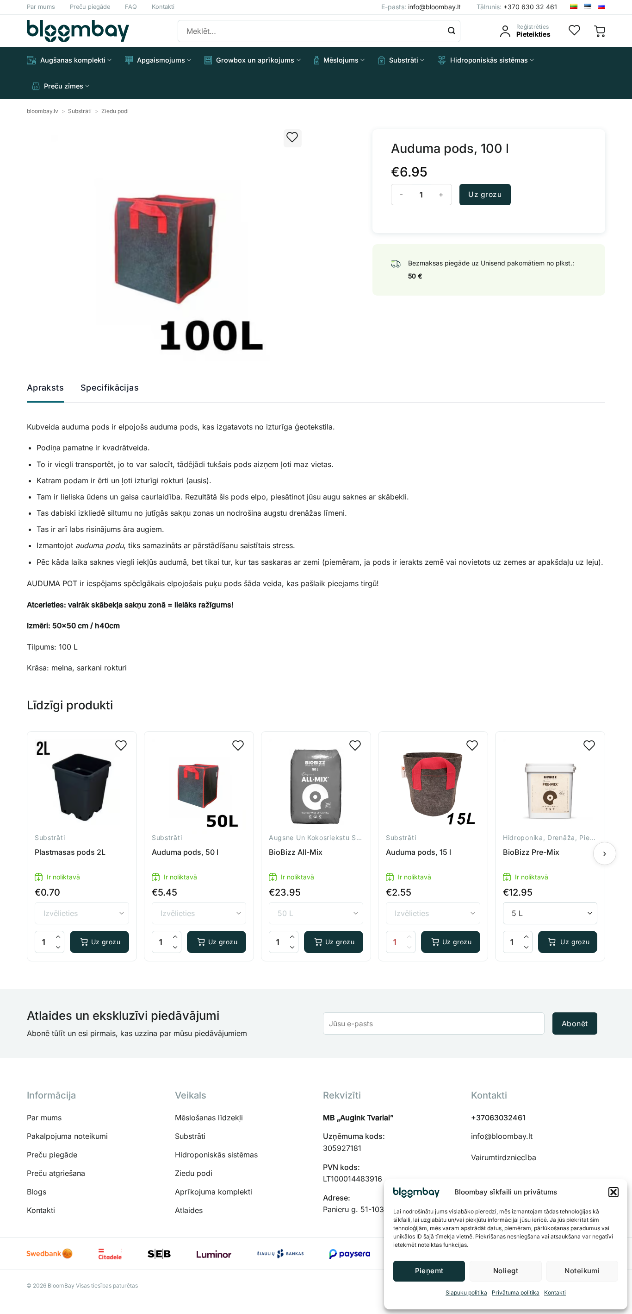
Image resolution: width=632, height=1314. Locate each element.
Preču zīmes (63, 86)
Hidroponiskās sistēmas (489, 60)
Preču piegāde (90, 6)
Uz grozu (485, 194)
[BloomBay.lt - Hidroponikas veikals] (78, 31)
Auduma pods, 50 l (185, 852)
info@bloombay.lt (502, 1136)
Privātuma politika (515, 1292)
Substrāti (403, 60)
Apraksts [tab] (45, 387)
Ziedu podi (115, 110)
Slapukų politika (466, 1292)
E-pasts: (421, 7)
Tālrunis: (517, 7)
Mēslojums (341, 60)
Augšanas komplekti (72, 60)
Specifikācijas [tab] (110, 387)
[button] (613, 1192)
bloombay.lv (42, 110)
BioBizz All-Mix (295, 852)
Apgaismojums (161, 60)
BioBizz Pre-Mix (531, 852)
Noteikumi (582, 1270)
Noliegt (505, 1270)
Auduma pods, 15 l (418, 852)
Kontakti (555, 1292)
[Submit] (451, 31)
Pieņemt (429, 1270)
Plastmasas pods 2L (70, 852)
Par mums (41, 6)
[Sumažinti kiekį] (58, 947)
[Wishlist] (575, 31)
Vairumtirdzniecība (503, 1157)
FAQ (131, 6)
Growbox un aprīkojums (255, 60)
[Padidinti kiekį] (58, 936)
